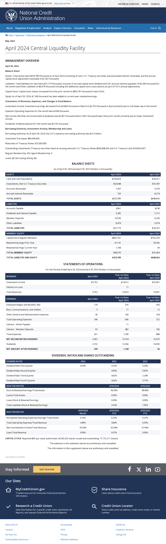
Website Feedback (69, 539)
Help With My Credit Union (128, 3)
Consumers (79, 28)
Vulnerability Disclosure (16, 539)
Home (10, 35)
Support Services (62, 28)
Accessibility (66, 524)
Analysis (47, 28)
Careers (9, 529)
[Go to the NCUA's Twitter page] (139, 469)
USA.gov (120, 534)
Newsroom (19, 35)
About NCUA (11, 524)
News (90, 28)
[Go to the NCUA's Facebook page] (129, 469)
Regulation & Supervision (28, 28)
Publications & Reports (35, 35)
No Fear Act (11, 534)
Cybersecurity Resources (108, 28)
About (9, 28)
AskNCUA (120, 524)
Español (145, 3)
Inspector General (124, 529)
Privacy (64, 534)
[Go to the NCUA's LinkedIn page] (148, 469)
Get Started (46, 469)
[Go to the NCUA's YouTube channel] (157, 469)
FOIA (63, 529)
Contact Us (155, 3)
